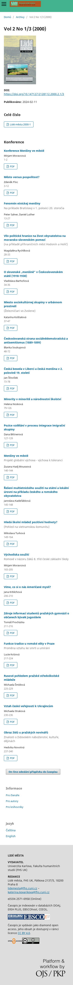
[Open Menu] (4, 4)
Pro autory (12, 801)
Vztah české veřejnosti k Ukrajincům (28, 706)
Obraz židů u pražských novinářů (31, 737)
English (11, 836)
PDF (12, 166)
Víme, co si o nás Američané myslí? (27, 587)
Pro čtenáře (12, 795)
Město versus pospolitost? (22, 177)
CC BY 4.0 (24, 933)
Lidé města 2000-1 (20, 124)
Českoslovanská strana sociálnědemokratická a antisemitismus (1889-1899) (36, 340)
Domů (7, 17)
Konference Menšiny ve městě (24, 151)
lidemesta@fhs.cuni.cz (22, 888)
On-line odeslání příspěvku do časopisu (33, 772)
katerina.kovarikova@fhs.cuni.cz (28, 892)
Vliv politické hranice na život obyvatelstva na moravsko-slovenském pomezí (36, 240)
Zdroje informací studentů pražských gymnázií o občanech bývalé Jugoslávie (36, 615)
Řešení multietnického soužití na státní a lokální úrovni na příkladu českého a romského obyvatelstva (36, 492)
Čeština (11, 830)
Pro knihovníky (14, 807)
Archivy (20, 17)
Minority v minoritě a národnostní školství (32, 399)
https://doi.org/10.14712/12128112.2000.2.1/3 (34, 94)
